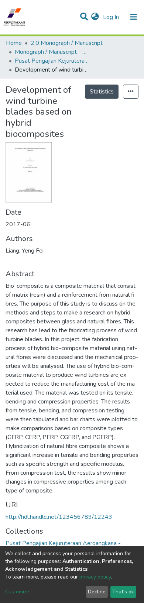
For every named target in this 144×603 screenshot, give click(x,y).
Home (14, 43)
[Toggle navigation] (133, 17)
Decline (97, 591)
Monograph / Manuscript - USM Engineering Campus (52, 52)
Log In (111, 17)
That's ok (123, 591)
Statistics (102, 92)
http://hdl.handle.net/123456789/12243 (59, 517)
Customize (17, 591)
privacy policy (95, 576)
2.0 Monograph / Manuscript (67, 43)
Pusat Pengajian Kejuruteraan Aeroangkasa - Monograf (52, 61)
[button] (95, 17)
